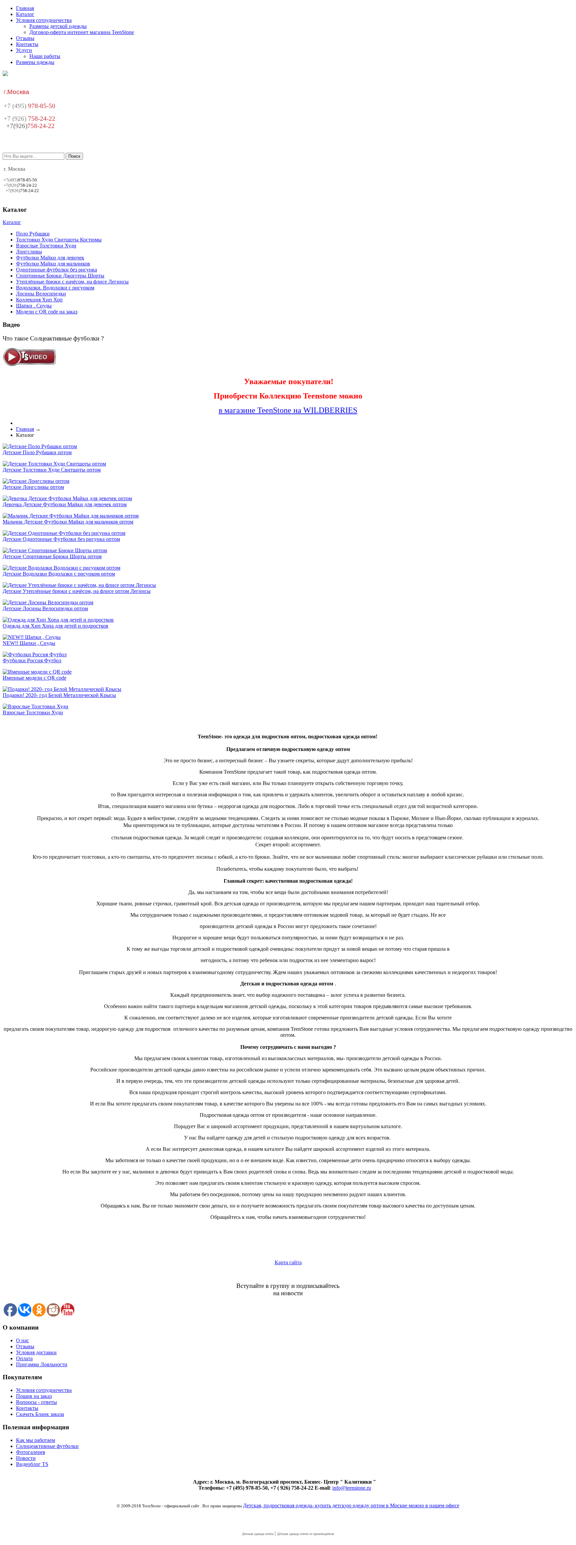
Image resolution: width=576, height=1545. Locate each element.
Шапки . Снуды (34, 305)
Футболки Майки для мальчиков (53, 263)
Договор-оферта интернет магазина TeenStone (81, 32)
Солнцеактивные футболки (47, 1446)
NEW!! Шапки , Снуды (29, 643)
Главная (25, 8)
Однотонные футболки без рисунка (56, 269)
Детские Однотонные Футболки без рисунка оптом (61, 539)
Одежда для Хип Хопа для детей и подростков (55, 626)
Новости (26, 1458)
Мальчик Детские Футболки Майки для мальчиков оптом (68, 522)
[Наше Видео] (29, 364)
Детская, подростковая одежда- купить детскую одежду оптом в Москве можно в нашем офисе (351, 1505)
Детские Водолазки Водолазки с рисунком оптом (59, 574)
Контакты (27, 44)
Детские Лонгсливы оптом (33, 487)
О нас (22, 1340)
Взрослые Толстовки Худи (46, 245)
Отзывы (25, 38)
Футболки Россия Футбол (32, 660)
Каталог (25, 14)
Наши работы (44, 56)
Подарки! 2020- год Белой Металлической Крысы (59, 695)
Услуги (24, 50)
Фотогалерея (30, 1452)
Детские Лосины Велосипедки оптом (45, 608)
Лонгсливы (29, 251)
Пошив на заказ (34, 1396)
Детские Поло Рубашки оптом (37, 452)
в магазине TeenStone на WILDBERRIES (288, 410)
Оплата (24, 1358)
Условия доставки (36, 1352)
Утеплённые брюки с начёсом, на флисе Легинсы (72, 281)
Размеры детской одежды (58, 26)
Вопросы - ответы (36, 1402)
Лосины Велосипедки (41, 293)
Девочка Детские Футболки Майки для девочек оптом (65, 504)
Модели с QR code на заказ (46, 311)
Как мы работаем (35, 1440)
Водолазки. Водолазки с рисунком (55, 287)
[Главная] (5, 74)
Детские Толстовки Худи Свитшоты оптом (52, 470)
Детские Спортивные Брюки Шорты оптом (52, 556)
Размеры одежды (35, 62)
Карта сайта (288, 1262)
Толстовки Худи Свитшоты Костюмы (59, 239)
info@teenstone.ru (351, 1488)
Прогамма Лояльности (41, 1364)
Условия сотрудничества (44, 20)
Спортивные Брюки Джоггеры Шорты (60, 275)
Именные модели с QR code (34, 678)
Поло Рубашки (33, 233)
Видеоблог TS (32, 1464)
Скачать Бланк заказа (40, 1414)
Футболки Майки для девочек (50, 257)
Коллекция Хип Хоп (39, 299)
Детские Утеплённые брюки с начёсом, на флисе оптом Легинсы (77, 591)
